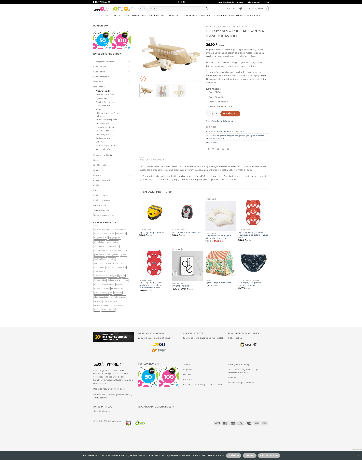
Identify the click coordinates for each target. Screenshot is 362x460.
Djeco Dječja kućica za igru (218, 283)
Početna (210, 26)
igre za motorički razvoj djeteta (106, 263)
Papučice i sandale (104, 131)
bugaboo (97, 233)
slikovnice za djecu (118, 305)
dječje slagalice (113, 246)
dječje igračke (114, 238)
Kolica (123, 15)
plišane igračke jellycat (103, 293)
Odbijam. (249, 455)
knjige (96, 284)
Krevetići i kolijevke (102, 155)
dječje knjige (99, 242)
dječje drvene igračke (236, 136)
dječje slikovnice (100, 250)
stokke (96, 310)
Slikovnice (100, 142)
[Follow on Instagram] (181, 2)
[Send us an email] (183, 2)
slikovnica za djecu (118, 297)
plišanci (106, 288)
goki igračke (99, 255)
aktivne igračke (120, 229)
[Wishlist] (240, 9)
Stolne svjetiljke (101, 210)
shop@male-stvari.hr (103, 411)
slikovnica (118, 293)
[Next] (197, 53)
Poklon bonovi (100, 195)
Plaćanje (232, 377)
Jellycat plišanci (114, 280)
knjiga (125, 280)
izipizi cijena (99, 267)
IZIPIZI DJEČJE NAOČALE (116, 267)
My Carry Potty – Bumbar (152, 232)
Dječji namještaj (101, 76)
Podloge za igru (103, 138)
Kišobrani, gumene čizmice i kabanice (109, 114)
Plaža (96, 190)
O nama (187, 364)
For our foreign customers (241, 382)
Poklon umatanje (101, 200)
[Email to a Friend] (218, 149)
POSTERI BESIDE (180, 286)
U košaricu (230, 113)
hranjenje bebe (112, 255)
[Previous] (144, 53)
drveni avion (218, 138)
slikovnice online (110, 301)
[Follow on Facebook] (178, 2)
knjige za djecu (108, 284)
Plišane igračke (103, 134)
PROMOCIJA (99, 205)
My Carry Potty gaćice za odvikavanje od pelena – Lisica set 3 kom (253, 235)
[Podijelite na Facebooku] (208, 149)
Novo (96, 170)
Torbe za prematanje (103, 215)
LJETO (113, 15)
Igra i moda (236, 15)
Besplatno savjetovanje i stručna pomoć (203, 384)
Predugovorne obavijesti (240, 364)
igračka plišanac (100, 259)
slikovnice (98, 301)
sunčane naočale (108, 310)
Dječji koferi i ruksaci (105, 102)
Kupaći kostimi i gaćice (106, 120)
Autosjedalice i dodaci (147, 15)
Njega (221, 15)
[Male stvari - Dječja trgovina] (113, 9)
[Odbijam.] (358, 456)
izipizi (123, 263)
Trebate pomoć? (254, 2)
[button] (231, 8)
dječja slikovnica (100, 238)
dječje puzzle (99, 246)
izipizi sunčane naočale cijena (105, 276)
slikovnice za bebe (101, 305)
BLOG (266, 2)
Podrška (253, 15)
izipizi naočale (99, 272)
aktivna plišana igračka (102, 229)
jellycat (122, 276)
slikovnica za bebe (101, 297)
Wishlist (187, 374)
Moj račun (188, 369)
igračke (112, 259)
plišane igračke (117, 288)
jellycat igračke (100, 280)
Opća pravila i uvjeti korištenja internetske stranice (243, 371)
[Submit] (206, 8)
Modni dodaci (102, 123)
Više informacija (269, 455)
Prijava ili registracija (225, 2)
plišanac (97, 288)
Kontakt (240, 2)
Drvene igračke (103, 106)
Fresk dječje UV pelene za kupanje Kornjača (250, 283)
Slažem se (234, 455)
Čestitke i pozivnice (105, 95)
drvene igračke (115, 250)
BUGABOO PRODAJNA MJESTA (156, 406)
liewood (119, 284)
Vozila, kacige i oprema (106, 145)
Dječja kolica (99, 66)
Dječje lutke (101, 98)
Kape (98, 109)
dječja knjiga (109, 233)
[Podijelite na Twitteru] (213, 149)
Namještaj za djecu (105, 127)
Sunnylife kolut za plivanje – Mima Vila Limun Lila (219, 237)
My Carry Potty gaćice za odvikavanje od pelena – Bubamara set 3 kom (151, 285)
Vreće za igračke (103, 149)
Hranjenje (206, 15)
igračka (124, 255)
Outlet (96, 185)
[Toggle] (129, 61)
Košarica (187, 379)
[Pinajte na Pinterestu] (223, 149)
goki (125, 250)
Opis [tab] (141, 160)
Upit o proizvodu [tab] (155, 160)
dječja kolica (121, 233)
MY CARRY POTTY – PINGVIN (186, 232)
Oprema (171, 15)
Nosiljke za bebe (101, 165)
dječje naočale (112, 242)
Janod (214, 143)
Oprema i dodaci (101, 180)
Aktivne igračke (103, 91)
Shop (104, 15)
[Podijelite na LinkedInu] (228, 149)
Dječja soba (187, 15)
